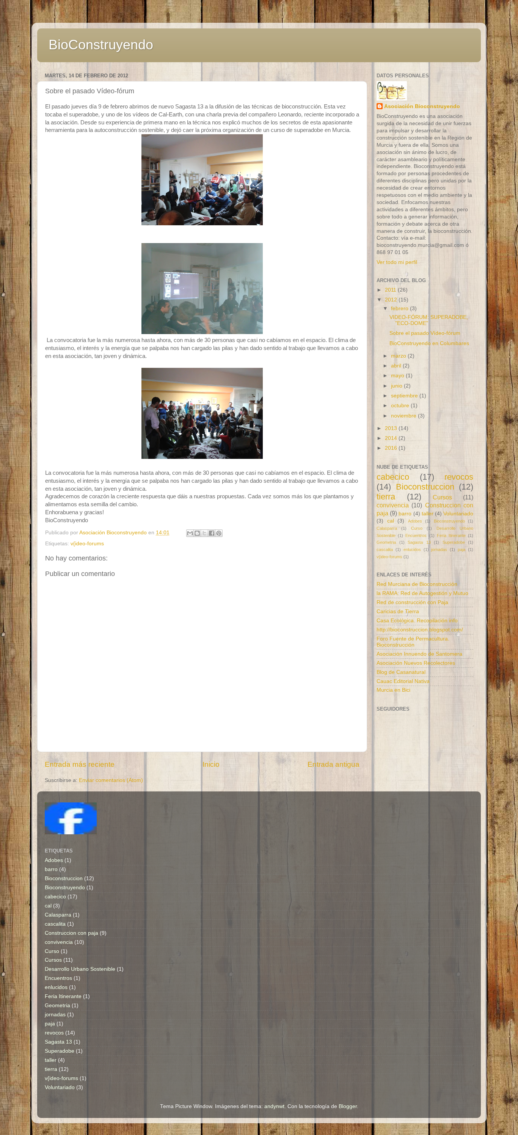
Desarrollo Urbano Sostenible (80, 969)
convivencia (393, 505)
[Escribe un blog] (197, 533)
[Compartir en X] (204, 533)
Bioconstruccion (425, 486)
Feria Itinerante (451, 535)
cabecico (393, 477)
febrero (400, 308)
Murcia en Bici (393, 690)
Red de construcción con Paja (412, 602)
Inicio (211, 764)
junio (397, 386)
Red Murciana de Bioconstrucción (417, 584)
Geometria (386, 542)
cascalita (385, 549)
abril (397, 366)
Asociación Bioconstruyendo (422, 106)
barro (405, 513)
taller (427, 513)
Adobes (415, 521)
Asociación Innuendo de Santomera (419, 654)
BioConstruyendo (101, 44)
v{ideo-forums (87, 543)
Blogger (348, 1106)
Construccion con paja (71, 933)
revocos (458, 477)
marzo (399, 356)
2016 (392, 448)
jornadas (439, 549)
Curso (416, 528)
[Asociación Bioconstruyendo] (71, 832)
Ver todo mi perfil (397, 262)
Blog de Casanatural (401, 672)
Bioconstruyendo (449, 521)
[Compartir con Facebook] (211, 533)
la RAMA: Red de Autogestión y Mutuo (422, 593)
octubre (401, 405)
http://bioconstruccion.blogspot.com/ (420, 630)
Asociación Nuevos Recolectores (416, 663)
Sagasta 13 (419, 542)
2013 (392, 428)
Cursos (442, 497)
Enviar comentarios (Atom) (111, 780)
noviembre (404, 416)
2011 (391, 290)
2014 (392, 438)
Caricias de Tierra (398, 611)
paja (461, 549)
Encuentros (416, 535)
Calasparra (387, 528)
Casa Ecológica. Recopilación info (417, 620)
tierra (386, 496)
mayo (398, 375)
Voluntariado (458, 513)
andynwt (274, 1106)
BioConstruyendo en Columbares (429, 343)
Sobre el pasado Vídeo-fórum (424, 333)
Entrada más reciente (80, 764)
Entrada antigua (333, 764)
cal (390, 521)
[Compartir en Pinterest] (219, 533)
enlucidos (412, 549)
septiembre (405, 396)
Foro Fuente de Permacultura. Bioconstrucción (413, 642)
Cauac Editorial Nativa (403, 681)
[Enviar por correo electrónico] (190, 533)
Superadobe (454, 542)
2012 (392, 300)
